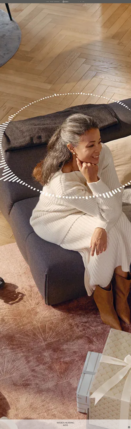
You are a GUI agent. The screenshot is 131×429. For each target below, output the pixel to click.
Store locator (51, 1)
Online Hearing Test (56, 1)
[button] (129, 427)
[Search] (78, 1)
